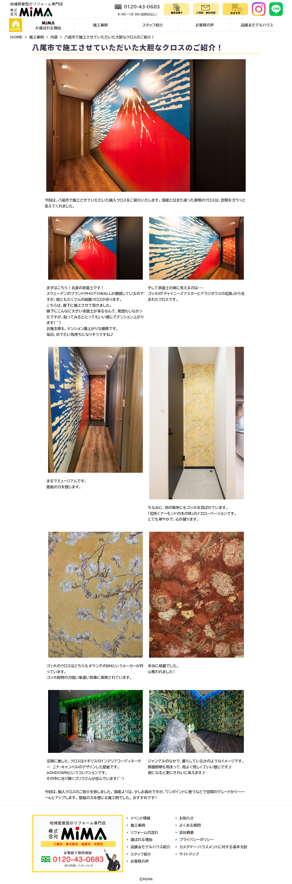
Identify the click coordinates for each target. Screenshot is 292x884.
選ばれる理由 (141, 839)
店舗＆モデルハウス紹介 (150, 847)
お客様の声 (205, 25)
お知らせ (186, 818)
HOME (15, 29)
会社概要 (186, 832)
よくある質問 (190, 825)
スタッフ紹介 (152, 25)
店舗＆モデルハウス (257, 25)
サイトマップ (189, 854)
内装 (54, 37)
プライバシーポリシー (196, 839)
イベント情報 (140, 818)
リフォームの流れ (144, 832)
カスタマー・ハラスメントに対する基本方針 (213, 847)
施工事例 (100, 25)
